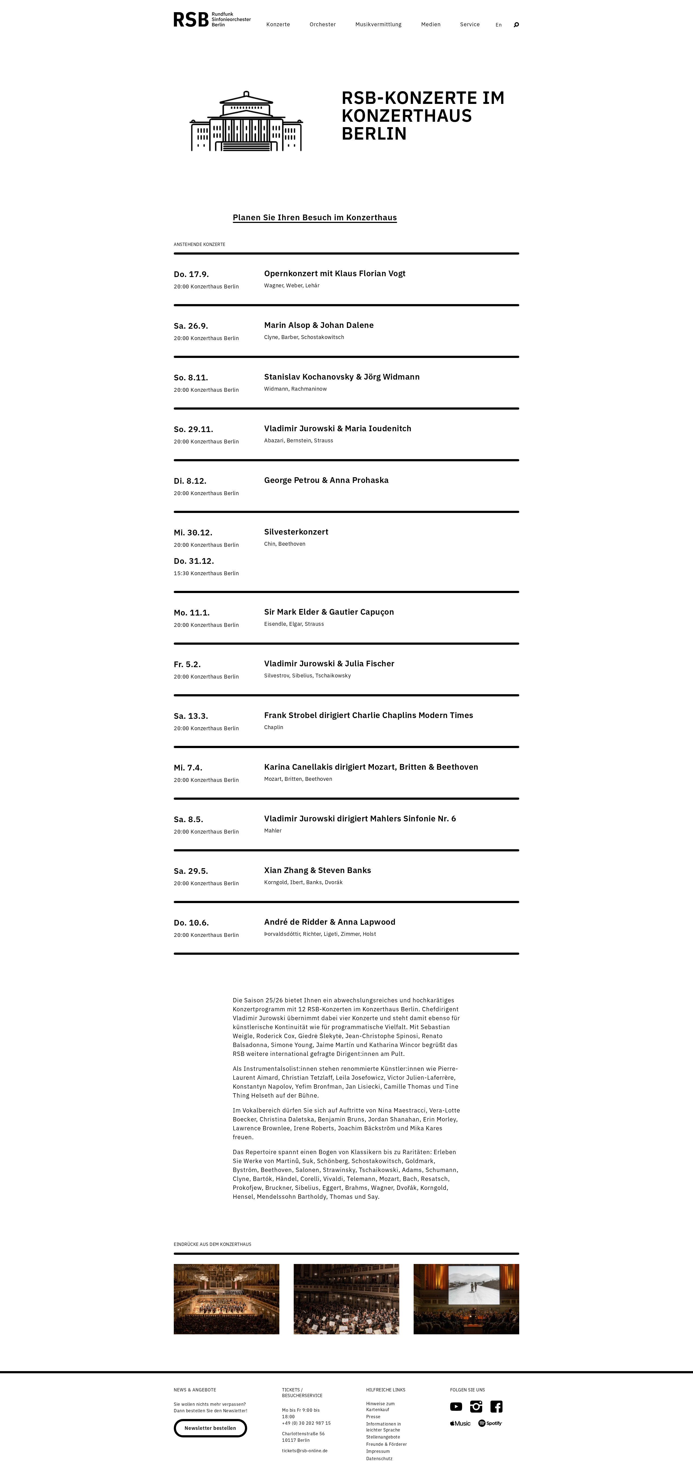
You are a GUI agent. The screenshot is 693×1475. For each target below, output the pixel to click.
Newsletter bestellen (362, 753)
